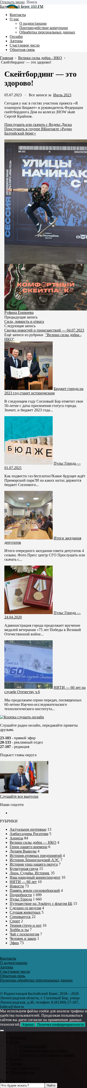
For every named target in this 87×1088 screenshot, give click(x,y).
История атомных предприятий (36, 855)
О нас (14, 1042)
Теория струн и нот (26, 925)
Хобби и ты (19, 930)
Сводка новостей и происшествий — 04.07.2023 (44, 330)
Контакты (18, 1037)
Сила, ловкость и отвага (24, 321)
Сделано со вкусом (25, 908)
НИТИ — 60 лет (23, 882)
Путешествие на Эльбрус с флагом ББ (41, 903)
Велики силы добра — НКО (33, 842)
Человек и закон (23, 938)
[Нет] (2, 1030)
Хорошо (28, 1024)
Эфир (14, 943)
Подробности (21, 895)
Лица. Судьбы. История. (30, 873)
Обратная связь (22, 1072)
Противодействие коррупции (43, 1050)
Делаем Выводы (23, 851)
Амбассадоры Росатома (29, 834)
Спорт (15, 921)
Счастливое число (25, 1068)
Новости (17, 886)
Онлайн (16, 1059)
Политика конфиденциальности (60, 1024)
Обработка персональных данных (47, 1055)
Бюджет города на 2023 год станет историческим (43, 391)
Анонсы (16, 838)
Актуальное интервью (28, 829)
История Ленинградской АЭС (34, 860)
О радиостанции (33, 1046)
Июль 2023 (62, 95)
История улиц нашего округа (34, 864)
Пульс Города (21, 899)
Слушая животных (25, 912)
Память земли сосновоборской (35, 890)
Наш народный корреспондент (35, 877)
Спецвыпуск (20, 917)
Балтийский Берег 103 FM (21, 6)
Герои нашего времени (28, 847)
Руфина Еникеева (19, 312)
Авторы (16, 1064)
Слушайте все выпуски (19, 796)
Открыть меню (12, 2)
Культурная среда (24, 869)
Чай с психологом (24, 934)
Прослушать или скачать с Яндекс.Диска (38, 124)
